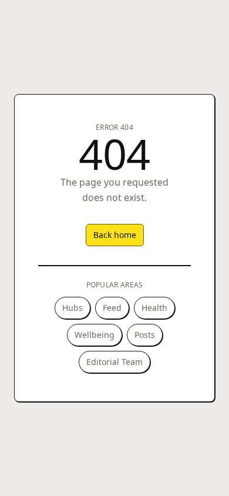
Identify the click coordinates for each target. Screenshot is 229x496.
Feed (112, 307)
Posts (144, 334)
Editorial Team (114, 361)
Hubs (72, 307)
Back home (114, 234)
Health (154, 307)
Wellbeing (94, 334)
